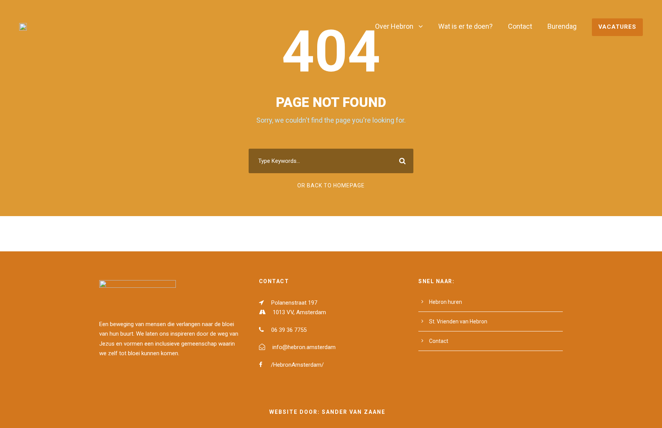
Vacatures (617, 26)
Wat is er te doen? (465, 26)
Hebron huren (445, 302)
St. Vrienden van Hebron (458, 321)
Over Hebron (394, 26)
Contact (520, 26)
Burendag (562, 26)
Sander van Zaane (353, 412)
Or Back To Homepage (331, 185)
